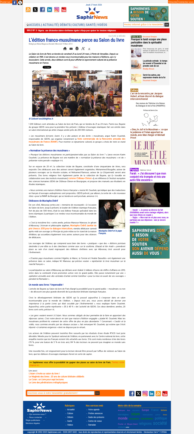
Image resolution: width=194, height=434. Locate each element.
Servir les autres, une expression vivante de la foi (154, 76)
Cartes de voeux (95, 421)
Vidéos (70, 425)
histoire (164, 410)
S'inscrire (172, 2)
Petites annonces (95, 413)
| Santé (89, 25)
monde (122, 418)
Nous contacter (35, 417)
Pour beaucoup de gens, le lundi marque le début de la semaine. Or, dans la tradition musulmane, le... (155, 50)
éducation (136, 410)
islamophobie (148, 415)
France (155, 410)
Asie (128, 410)
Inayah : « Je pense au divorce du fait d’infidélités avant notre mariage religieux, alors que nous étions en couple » (149, 212)
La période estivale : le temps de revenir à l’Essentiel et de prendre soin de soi (155, 63)
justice (157, 415)
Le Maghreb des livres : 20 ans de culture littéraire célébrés (56, 376)
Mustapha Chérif (78, 225)
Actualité (71, 409)
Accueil (35, 25)
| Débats (64, 25)
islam (135, 414)
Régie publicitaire (33, 420)
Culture (70, 413)
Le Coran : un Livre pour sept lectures (46, 379)
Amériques (121, 410)
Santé (69, 421)
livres (165, 415)
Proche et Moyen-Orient (128, 424)
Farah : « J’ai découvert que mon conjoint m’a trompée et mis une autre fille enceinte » (148, 177)
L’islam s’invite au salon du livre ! (44, 373)
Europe (145, 410)
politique (161, 418)
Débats (70, 417)
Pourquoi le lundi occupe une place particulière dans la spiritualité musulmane (149, 42)
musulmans (147, 418)
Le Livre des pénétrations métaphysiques (48, 382)
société (160, 423)
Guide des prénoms (96, 417)
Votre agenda (93, 409)
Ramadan (92, 425)
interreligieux (123, 414)
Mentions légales (33, 423)
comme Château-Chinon (80, 178)
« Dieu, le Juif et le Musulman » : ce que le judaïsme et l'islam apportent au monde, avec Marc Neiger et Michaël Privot (149, 133)
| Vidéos (101, 25)
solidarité (121, 427)
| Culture (77, 25)
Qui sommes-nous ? (37, 414)
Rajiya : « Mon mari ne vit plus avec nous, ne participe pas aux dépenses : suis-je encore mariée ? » (149, 220)
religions (145, 423)
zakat (127, 427)
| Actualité (49, 25)
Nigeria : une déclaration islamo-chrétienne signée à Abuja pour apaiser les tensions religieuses (77, 30)
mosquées (134, 418)
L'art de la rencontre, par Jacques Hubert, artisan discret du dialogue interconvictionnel (146, 96)
